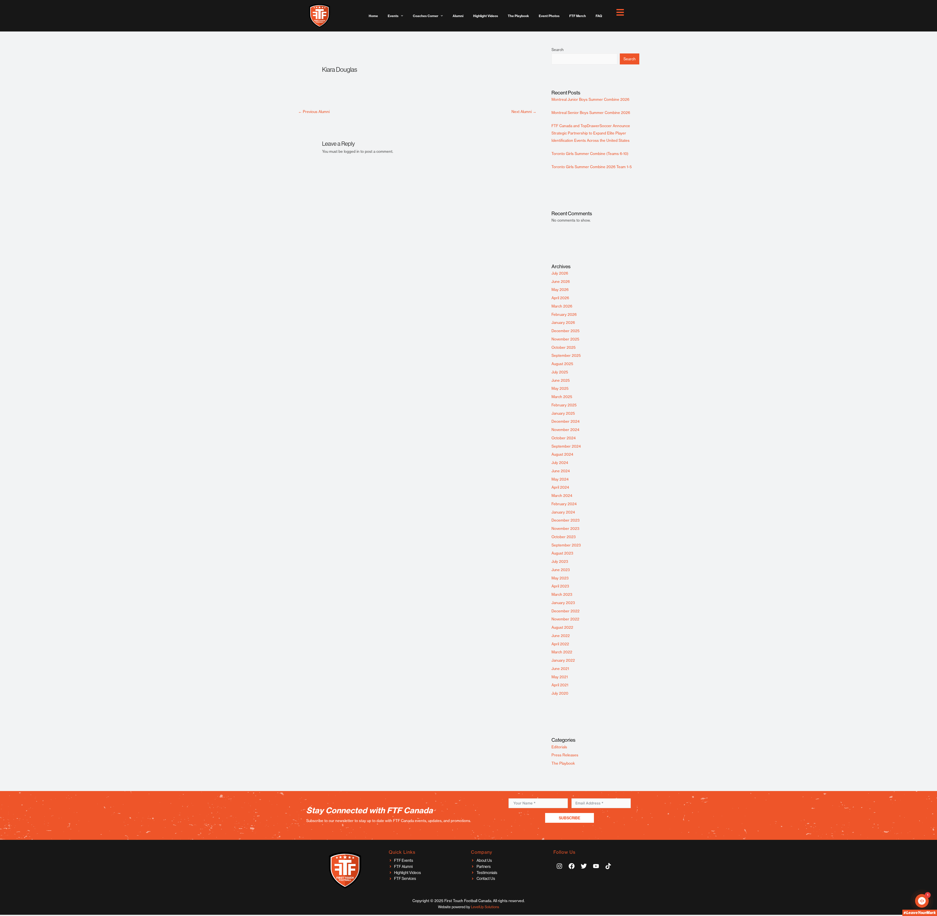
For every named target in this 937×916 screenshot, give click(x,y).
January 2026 (563, 322)
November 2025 (565, 339)
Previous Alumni (314, 111)
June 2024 (560, 471)
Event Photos (549, 16)
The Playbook (518, 16)
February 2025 (564, 405)
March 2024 (561, 495)
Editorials (559, 747)
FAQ (599, 16)
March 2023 (561, 594)
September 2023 (566, 545)
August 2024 (562, 454)
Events (393, 16)
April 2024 (560, 487)
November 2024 (565, 429)
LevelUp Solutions (485, 907)
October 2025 (563, 347)
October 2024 (563, 438)
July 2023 (559, 561)
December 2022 (565, 611)
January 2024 (563, 512)
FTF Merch (577, 16)
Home (373, 16)
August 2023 (562, 553)
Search (557, 49)
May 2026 (560, 289)
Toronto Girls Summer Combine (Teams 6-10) (589, 153)
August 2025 (562, 363)
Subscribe (569, 817)
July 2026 (559, 273)
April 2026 (560, 298)
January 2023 (563, 602)
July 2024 (559, 462)
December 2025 (565, 331)
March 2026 (561, 306)
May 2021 (559, 677)
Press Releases (564, 755)
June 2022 (560, 635)
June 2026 (560, 281)
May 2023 (560, 578)
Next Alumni (523, 111)
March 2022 (561, 652)
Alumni (458, 16)
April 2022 (560, 644)
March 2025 (561, 396)
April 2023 (560, 586)
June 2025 (560, 380)
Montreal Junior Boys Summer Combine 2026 (590, 99)
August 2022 (562, 627)
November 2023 (565, 528)
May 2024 (560, 479)
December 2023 (565, 520)
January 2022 (563, 660)
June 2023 (560, 569)
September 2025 (566, 355)
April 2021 (559, 685)
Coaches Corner (425, 16)
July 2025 (559, 372)
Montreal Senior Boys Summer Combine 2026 (590, 112)
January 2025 (563, 413)
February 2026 (564, 314)
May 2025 (560, 388)
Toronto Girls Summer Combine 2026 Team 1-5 (591, 167)
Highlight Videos (485, 16)
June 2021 (560, 668)
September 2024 (566, 446)
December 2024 (565, 421)
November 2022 (565, 619)
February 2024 (564, 504)
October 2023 (563, 537)
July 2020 (559, 693)
